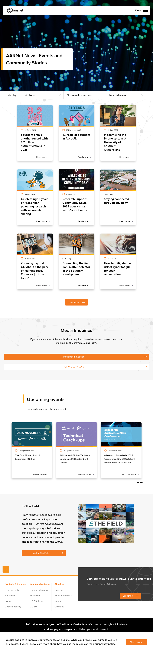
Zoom (8, 601)
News (58, 601)
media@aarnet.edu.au (74, 356)
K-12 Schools (37, 601)
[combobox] (43, 95)
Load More (73, 302)
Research (35, 595)
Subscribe (128, 595)
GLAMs (33, 606)
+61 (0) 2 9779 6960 (74, 366)
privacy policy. (107, 643)
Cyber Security (13, 606)
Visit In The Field (41, 553)
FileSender (10, 595)
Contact (59, 606)
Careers (59, 590)
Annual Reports (63, 595)
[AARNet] (15, 10)
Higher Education (39, 590)
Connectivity (12, 590)
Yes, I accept (136, 642)
